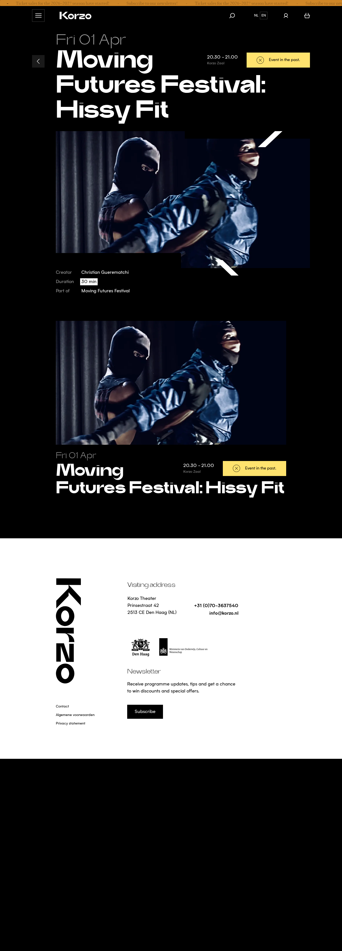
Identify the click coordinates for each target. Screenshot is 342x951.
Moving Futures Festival (105, 291)
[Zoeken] (234, 15)
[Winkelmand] (307, 15)
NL (256, 15)
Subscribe (145, 711)
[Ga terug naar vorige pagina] (38, 61)
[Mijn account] (286, 15)
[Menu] (38, 15)
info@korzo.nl (223, 613)
